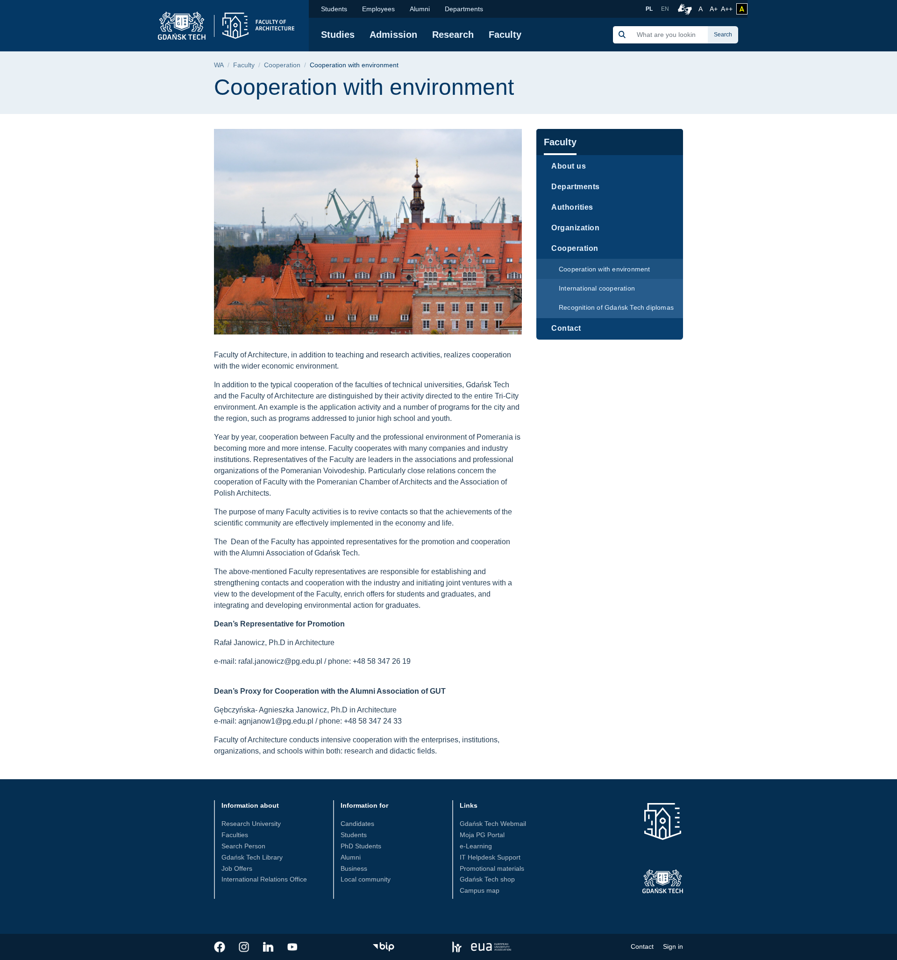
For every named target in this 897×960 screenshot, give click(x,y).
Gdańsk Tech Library (252, 857)
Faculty (505, 34)
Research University (251, 823)
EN (665, 9)
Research (453, 34)
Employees (378, 9)
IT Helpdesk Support (490, 857)
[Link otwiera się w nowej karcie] (219, 947)
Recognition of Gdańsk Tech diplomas (616, 307)
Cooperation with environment (604, 269)
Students (334, 9)
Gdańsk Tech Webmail (493, 823)
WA (219, 65)
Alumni (420, 9)
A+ (714, 9)
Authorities (572, 207)
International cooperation (597, 288)
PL (649, 9)
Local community (366, 879)
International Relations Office (264, 879)
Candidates (357, 823)
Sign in (673, 946)
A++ (727, 9)
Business (354, 868)
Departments (464, 9)
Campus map (479, 890)
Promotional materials (492, 868)
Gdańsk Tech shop (487, 879)
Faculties (234, 835)
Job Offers (236, 868)
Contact (566, 328)
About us (568, 166)
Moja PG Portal (482, 835)
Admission (393, 34)
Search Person (243, 846)
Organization (575, 228)
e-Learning (476, 846)
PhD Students (361, 846)
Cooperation (282, 65)
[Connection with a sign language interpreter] (683, 8)
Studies (338, 34)
